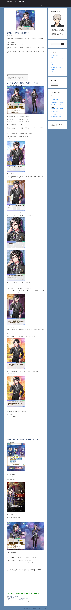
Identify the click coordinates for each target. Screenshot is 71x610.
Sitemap (25, 5)
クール (9, 597)
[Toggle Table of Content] (26, 76)
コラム (52, 64)
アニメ (21, 5)
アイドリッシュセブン (55, 55)
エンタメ (52, 60)
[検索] (62, 44)
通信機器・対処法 (54, 73)
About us (35, 5)
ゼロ (11, 597)
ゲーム (16, 5)
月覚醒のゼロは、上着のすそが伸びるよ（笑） (16, 78)
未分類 (52, 71)
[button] (62, 5)
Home (8, 601)
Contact (30, 5)
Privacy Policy (41, 5)
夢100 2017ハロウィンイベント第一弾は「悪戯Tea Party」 (18, 599)
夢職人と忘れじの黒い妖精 (56, 67)
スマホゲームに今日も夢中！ (15, 2)
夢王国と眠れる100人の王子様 (13, 596)
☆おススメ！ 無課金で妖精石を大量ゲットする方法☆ (23, 593)
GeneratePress (44, 608)
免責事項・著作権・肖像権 (51, 5)
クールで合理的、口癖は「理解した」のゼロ (16, 77)
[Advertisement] (25, 64)
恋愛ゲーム (10, 5)
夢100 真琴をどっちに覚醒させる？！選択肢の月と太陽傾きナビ (19, 598)
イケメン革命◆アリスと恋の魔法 (57, 59)
